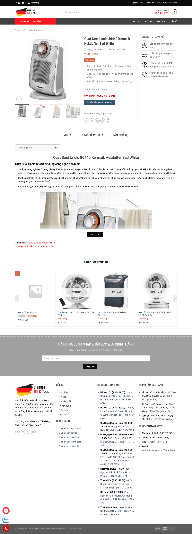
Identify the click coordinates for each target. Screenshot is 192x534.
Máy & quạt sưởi (37, 30)
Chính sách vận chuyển (70, 428)
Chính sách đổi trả (68, 433)
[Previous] (20, 69)
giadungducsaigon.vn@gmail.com (159, 450)
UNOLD (101, 49)
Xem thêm (95, 234)
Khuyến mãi (65, 401)
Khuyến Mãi (162, 21)
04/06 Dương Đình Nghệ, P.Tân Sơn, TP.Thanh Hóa (116, 484)
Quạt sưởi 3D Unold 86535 (42, 242)
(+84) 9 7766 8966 (109, 514)
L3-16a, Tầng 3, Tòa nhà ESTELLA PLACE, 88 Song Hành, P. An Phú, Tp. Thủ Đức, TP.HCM (117, 457)
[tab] (67, 135)
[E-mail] (19, 3)
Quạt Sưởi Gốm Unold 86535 (28, 312)
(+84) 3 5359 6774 (109, 464)
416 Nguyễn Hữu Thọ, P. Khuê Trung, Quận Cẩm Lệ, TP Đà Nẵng (116, 496)
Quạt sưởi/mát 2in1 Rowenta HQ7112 (37, 246)
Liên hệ (62, 414)
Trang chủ (20, 30)
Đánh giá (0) (120, 135)
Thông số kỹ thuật (92, 135)
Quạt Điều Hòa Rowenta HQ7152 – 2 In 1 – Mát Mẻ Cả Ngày (155, 313)
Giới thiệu (63, 392)
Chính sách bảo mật (69, 446)
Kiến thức (149, 21)
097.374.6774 (162, 13)
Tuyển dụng (65, 405)
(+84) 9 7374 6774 (124, 430)
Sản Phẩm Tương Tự (96, 262)
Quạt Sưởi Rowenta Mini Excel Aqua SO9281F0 (112, 313)
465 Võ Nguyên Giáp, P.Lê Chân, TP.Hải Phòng (116, 472)
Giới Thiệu (137, 21)
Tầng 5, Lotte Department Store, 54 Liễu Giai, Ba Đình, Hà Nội (117, 411)
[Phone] (6, 528)
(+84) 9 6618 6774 (118, 476)
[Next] (75, 69)
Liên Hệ (173, 21)
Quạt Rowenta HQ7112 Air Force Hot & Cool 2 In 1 (76, 313)
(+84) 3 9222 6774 (169, 3)
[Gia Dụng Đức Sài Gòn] (26, 12)
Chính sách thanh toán (70, 441)
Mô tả (68, 135)
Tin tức (62, 396)
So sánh (90, 60)
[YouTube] (23, 3)
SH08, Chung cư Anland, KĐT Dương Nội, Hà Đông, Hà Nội (117, 396)
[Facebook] (16, 3)
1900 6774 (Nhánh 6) (159, 411)
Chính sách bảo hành (69, 437)
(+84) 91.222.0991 (125, 487)
